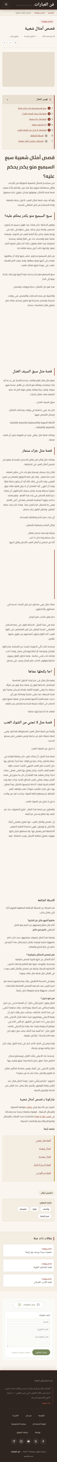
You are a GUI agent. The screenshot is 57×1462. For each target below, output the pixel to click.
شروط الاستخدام (39, 1424)
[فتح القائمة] (6, 5)
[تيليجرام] (14, 1441)
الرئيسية (51, 12)
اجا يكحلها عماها (39, 124)
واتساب (46, 1209)
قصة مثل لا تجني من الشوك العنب (31, 130)
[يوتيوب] (28, 1441)
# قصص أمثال (46, 1193)
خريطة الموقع (22, 1432)
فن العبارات (15, 1451)
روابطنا (37, 1432)
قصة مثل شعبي (43, 1140)
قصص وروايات (39, 12)
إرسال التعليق (41, 1352)
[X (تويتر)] (36, 1441)
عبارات (29, 1107)
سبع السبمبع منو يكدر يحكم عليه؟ (32, 108)
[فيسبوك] (43, 1441)
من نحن (28, 1415)
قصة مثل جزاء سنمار (37, 119)
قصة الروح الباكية (42, 1165)
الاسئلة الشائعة (37, 135)
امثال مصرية (45, 1157)
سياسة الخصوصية (18, 1424)
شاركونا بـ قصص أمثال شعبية (31, 141)
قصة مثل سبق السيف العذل (34, 113)
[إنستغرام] (21, 1441)
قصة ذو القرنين (43, 1173)
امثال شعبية (45, 1148)
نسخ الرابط (44, 1216)
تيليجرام (23, 1209)
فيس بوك (46, 1116)
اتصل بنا (16, 1415)
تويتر (37, 1116)
